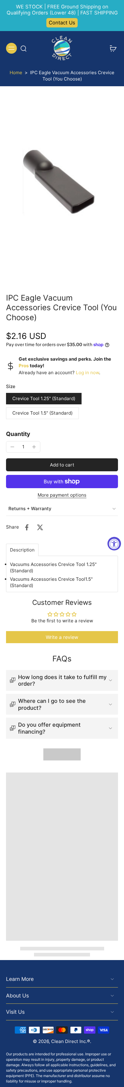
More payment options (62, 495)
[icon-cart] (111, 48)
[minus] (12, 447)
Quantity (18, 434)
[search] (23, 48)
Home (16, 72)
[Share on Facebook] (26, 527)
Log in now (87, 372)
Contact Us (62, 23)
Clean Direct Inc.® (70, 1041)
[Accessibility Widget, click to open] (114, 543)
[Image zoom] (62, 185)
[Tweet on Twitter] (40, 527)
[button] (62, 464)
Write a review (62, 637)
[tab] (22, 550)
